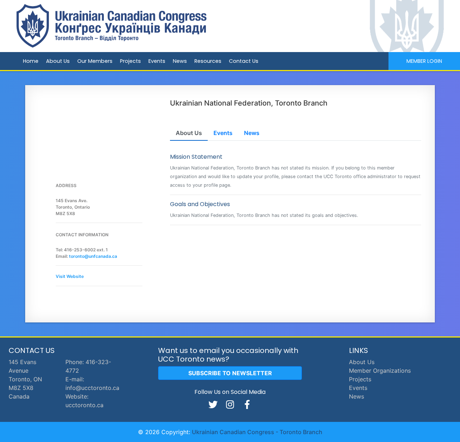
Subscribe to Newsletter (230, 373)
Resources (207, 61)
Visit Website (70, 276)
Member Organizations (380, 370)
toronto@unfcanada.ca (93, 256)
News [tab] (251, 132)
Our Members (94, 61)
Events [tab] (223, 132)
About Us (58, 61)
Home (30, 61)
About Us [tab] (189, 132)
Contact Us (243, 61)
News (180, 61)
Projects (130, 61)
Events (156, 61)
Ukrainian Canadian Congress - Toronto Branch (257, 432)
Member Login (424, 61)
